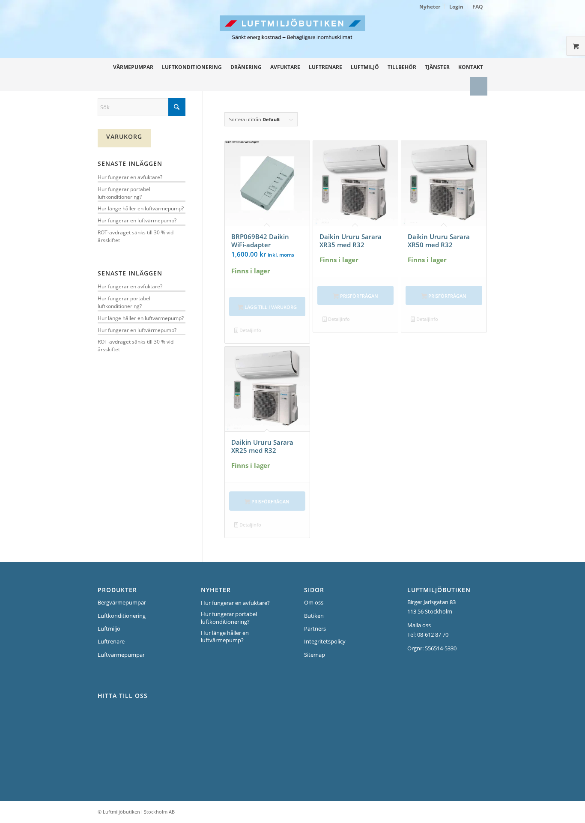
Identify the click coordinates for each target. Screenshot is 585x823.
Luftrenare (111, 641)
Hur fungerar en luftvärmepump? (137, 220)
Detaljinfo (249, 330)
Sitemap (314, 654)
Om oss (313, 602)
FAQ (477, 6)
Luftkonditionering (122, 615)
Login (456, 6)
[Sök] (478, 86)
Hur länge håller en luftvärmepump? (141, 208)
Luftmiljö (109, 628)
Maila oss (419, 625)
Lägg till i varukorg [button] (270, 307)
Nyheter (429, 6)
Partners (315, 628)
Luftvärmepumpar (121, 654)
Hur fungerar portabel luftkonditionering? (124, 193)
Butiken (314, 615)
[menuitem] (430, 6)
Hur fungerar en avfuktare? (130, 177)
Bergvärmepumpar (122, 602)
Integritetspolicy (325, 641)
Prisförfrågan (358, 296)
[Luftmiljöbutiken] (347, 36)
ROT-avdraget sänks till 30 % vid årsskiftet (135, 236)
